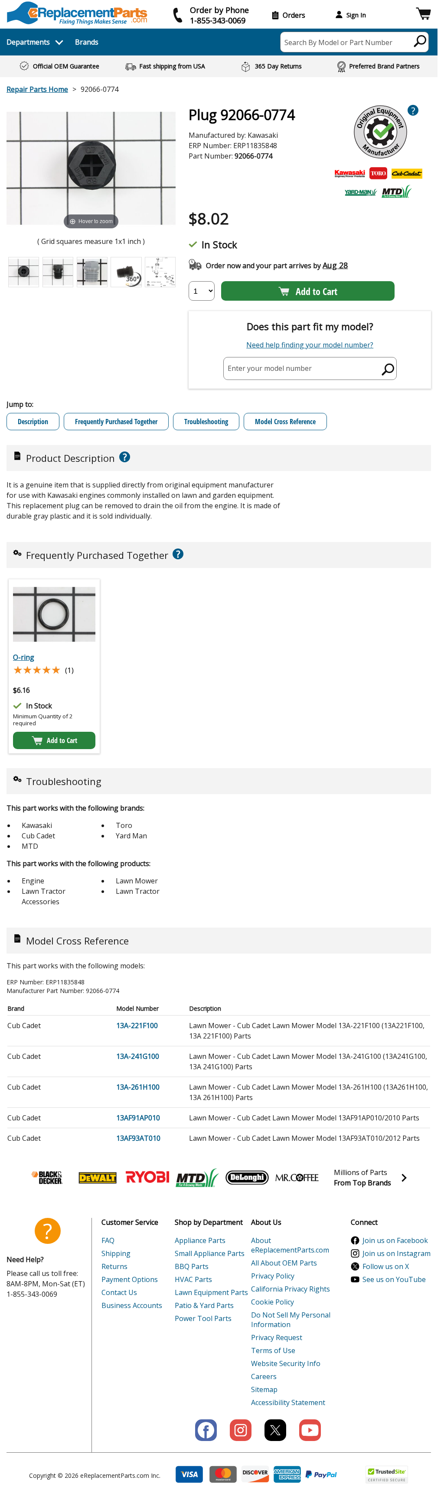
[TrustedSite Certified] (386, 1474)
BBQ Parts (192, 1266)
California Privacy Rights (290, 1289)
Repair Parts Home (37, 89)
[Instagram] (240, 1430)
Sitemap (264, 1389)
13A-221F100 (137, 1025)
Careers (264, 1376)
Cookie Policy (272, 1302)
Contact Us (119, 1292)
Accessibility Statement (288, 1402)
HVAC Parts (193, 1279)
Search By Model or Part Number (338, 42)
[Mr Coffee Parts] (297, 1177)
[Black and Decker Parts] (47, 1177)
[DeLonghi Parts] (247, 1177)
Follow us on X (385, 1266)
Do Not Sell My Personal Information (290, 1319)
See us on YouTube (394, 1279)
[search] (420, 40)
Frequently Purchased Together (116, 421)
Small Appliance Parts (210, 1253)
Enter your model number (270, 368)
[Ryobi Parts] (147, 1177)
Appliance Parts (200, 1240)
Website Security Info (285, 1363)
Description (33, 421)
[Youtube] (310, 1430)
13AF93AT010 (138, 1138)
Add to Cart (316, 291)
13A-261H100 (138, 1087)
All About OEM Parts (284, 1263)
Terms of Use (273, 1350)
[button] (423, 15)
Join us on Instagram (396, 1253)
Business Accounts (131, 1305)
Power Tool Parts (203, 1318)
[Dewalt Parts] (97, 1177)
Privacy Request (276, 1337)
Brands (86, 42)
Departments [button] (28, 42)
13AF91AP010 (138, 1118)
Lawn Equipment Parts (211, 1292)
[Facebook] (206, 1430)
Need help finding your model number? (309, 345)
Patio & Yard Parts (204, 1305)
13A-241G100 (137, 1056)
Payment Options (129, 1279)
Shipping (116, 1253)
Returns (114, 1266)
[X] (275, 1430)
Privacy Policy (272, 1276)
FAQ (107, 1240)
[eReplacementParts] (77, 13)
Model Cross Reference (285, 421)
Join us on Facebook (395, 1240)
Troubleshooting (206, 421)
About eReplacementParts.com (290, 1245)
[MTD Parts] (197, 1177)
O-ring (23, 657)
